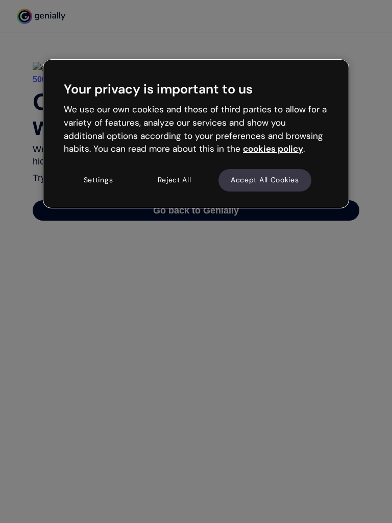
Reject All (174, 179)
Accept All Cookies (265, 179)
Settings (98, 179)
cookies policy (273, 148)
